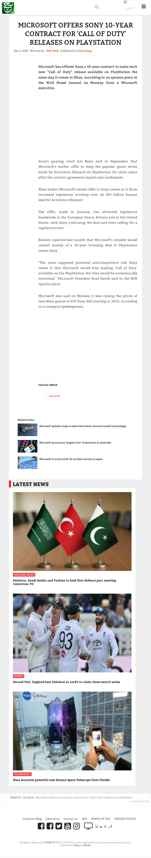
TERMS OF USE (100, 819)
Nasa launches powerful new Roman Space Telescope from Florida (61, 780)
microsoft (54, 396)
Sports (18, 676)
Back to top (141, 801)
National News (24, 574)
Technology (22, 774)
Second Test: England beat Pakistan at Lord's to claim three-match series (66, 682)
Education (53, 819)
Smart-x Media (82, 845)
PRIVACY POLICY (125, 819)
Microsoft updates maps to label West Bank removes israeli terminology (82, 426)
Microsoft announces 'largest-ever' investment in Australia (75, 442)
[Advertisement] (87, 126)
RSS (84, 819)
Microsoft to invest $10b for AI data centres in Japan (71, 459)
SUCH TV (50, 842)
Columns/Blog (32, 819)
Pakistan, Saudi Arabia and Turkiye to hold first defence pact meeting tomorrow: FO (64, 582)
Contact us (71, 819)
